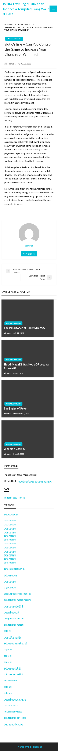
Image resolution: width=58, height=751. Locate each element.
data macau (10, 524)
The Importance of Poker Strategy (24, 328)
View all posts (29, 253)
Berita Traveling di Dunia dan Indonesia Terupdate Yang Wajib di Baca (26, 9)
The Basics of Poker (16, 408)
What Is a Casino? (14, 448)
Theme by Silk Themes (29, 746)
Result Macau (11, 514)
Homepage (8, 25)
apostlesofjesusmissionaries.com (34, 480)
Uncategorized (24, 25)
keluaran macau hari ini (15, 643)
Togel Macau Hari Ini (14, 497)
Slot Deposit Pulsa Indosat (17, 593)
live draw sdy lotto (13, 723)
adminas (13, 64)
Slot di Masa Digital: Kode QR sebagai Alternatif (26, 366)
